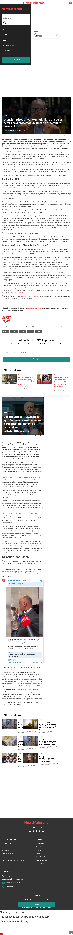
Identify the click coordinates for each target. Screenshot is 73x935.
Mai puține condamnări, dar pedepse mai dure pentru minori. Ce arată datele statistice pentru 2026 (47, 759)
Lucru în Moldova (41, 857)
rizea (14, 331)
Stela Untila (7, 130)
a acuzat (31, 175)
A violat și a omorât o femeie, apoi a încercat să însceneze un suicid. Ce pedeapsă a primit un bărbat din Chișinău (47, 742)
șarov (22, 331)
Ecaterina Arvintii (22, 766)
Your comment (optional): (14, 921)
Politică (20, 375)
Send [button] (1, 934)
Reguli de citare (7, 857)
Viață (5, 115)
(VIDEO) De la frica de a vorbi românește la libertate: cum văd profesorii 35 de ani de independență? (61, 382)
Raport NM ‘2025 (41, 864)
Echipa (4, 847)
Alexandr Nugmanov (44, 764)
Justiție (6, 413)
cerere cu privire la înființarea (29, 296)
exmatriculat (6, 331)
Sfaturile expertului (41, 860)
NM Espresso (40, 843)
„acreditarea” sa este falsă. (17, 292)
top (30, 331)
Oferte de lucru (7, 853)
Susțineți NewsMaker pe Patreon (13, 860)
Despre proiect (7, 843)
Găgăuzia (39, 850)
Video (55, 375)
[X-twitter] (33, 831)
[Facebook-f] (30, 831)
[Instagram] (36, 831)
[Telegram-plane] (43, 831)
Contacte (5, 850)
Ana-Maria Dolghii (24, 386)
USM (39, 331)
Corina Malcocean (59, 389)
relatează (15, 459)
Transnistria (39, 847)
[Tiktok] (39, 831)
